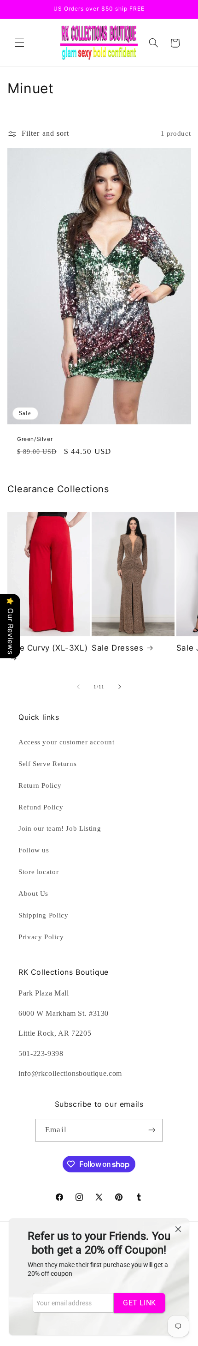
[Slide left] (78, 687)
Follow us (33, 850)
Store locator (38, 871)
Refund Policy (40, 807)
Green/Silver (34, 438)
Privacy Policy (41, 937)
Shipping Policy (43, 915)
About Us (33, 893)
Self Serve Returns (47, 763)
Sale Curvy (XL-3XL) (47, 647)
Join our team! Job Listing (59, 828)
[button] (19, 43)
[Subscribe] (151, 1130)
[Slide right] (120, 687)
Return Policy (39, 785)
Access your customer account (66, 742)
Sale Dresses (117, 647)
